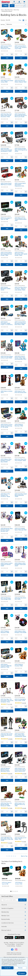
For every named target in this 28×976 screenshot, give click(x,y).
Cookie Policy (19, 944)
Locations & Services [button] (7, 923)
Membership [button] (5, 912)
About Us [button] (4, 905)
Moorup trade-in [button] (6, 930)
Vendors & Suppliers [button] (7, 908)
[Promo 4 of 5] (15, 891)
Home (2, 9)
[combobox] (12, 5)
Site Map (6, 942)
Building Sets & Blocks (7, 11)
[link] (7, 40)
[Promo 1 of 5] (10, 891)
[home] (5, 2)
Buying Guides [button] (5, 919)
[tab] (14, 904)
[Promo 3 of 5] (14, 891)
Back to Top (24, 856)
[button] (24, 5)
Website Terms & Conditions (16, 942)
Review (20, 968)
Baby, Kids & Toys (9, 9)
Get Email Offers (7, 896)
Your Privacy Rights (10, 944)
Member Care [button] (5, 915)
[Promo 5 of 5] (17, 891)
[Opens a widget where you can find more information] (22, 973)
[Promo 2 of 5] (12, 891)
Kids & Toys (16, 9)
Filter (20, 20)
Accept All (7, 968)
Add (7, 58)
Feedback (18, 946)
